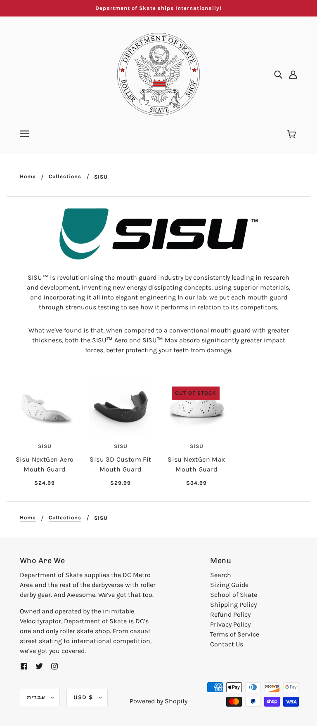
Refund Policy (230, 614)
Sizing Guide (229, 585)
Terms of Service (234, 634)
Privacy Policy (230, 624)
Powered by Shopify (158, 701)
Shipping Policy (233, 604)
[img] (278, 74)
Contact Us (226, 644)
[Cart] (293, 135)
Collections (65, 176)
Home (28, 176)
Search (220, 575)
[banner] (158, 74)
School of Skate (233, 595)
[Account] (293, 74)
